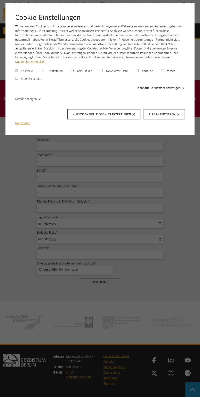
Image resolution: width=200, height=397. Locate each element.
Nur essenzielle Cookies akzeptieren (101, 114)
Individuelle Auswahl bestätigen (158, 88)
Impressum (22, 123)
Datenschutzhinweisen (30, 61)
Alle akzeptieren (162, 114)
